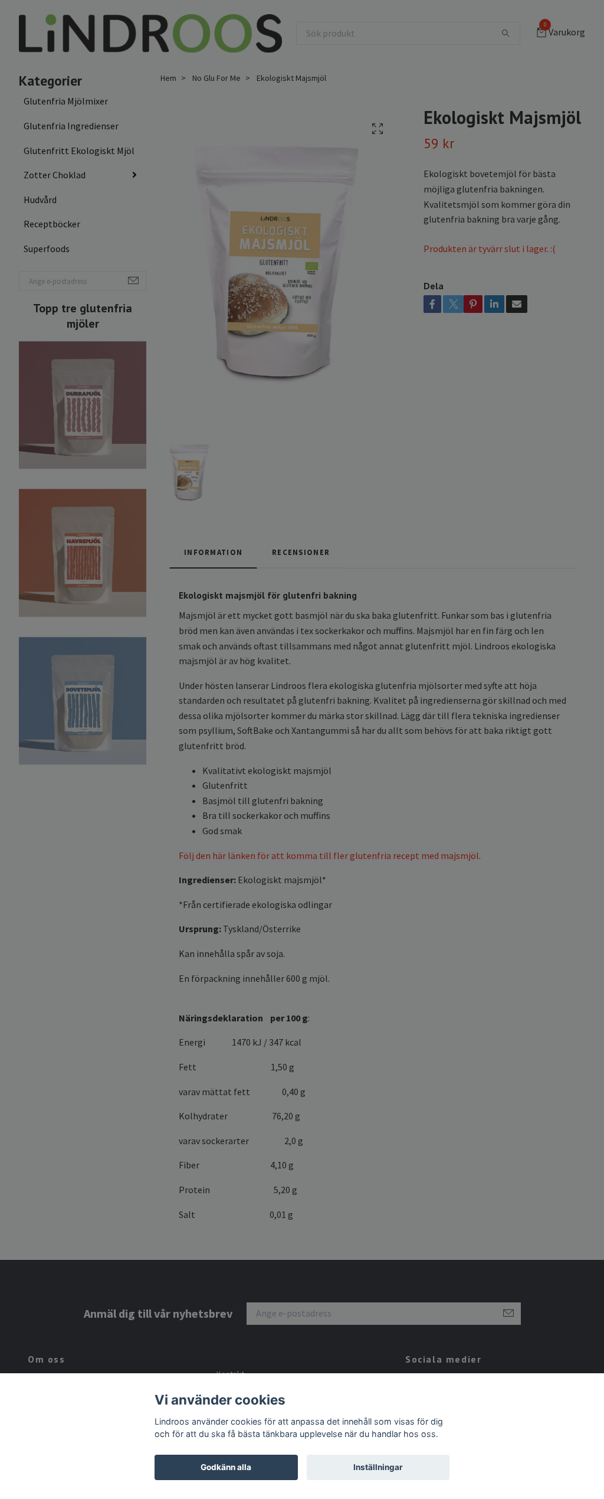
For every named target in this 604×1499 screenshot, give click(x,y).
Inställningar (378, 1467)
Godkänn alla (226, 1467)
